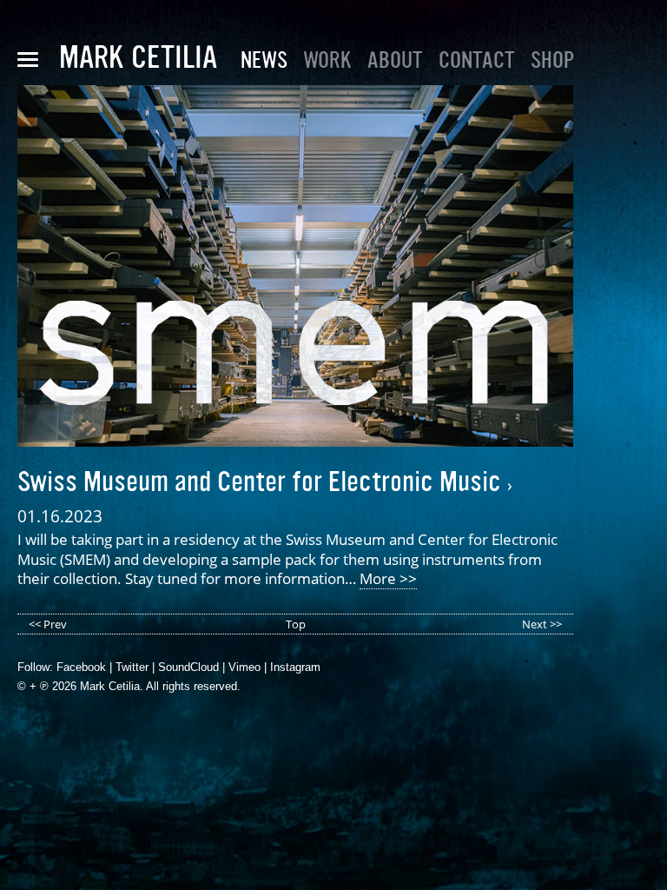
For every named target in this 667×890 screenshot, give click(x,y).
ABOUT (395, 60)
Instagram (295, 667)
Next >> (542, 624)
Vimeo (244, 667)
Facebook (81, 667)
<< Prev (48, 624)
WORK (327, 60)
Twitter (132, 667)
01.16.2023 (59, 516)
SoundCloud (188, 667)
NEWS (264, 60)
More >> (388, 578)
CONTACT (477, 60)
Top (296, 624)
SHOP (552, 60)
